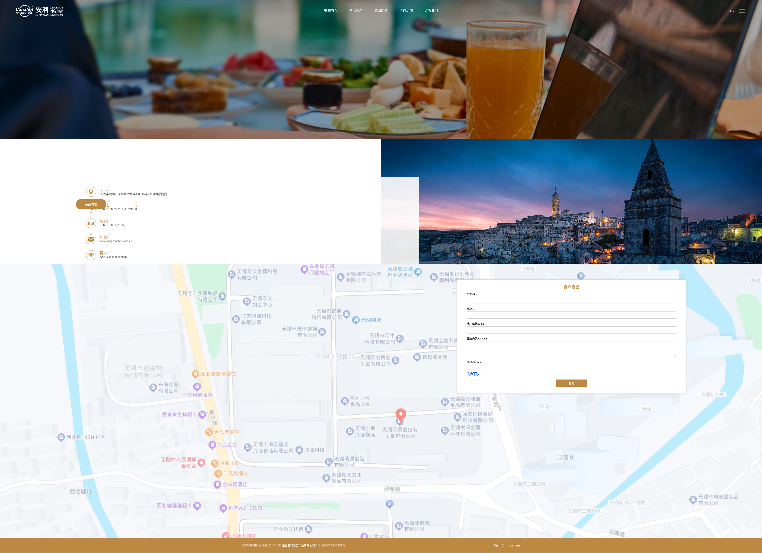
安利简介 (330, 11)
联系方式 (91, 204)
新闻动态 (381, 11)
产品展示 (356, 11)
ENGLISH (514, 545)
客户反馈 (122, 204)
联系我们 (431, 11)
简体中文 (499, 545)
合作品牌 (406, 11)
